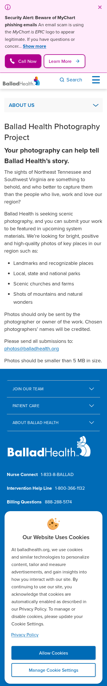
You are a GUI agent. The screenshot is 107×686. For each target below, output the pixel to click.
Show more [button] (34, 46)
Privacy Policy (25, 634)
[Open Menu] (97, 80)
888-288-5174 (58, 502)
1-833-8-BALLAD (57, 474)
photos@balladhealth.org (31, 348)
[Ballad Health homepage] (49, 451)
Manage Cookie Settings (53, 670)
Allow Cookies (53, 653)
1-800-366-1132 (70, 488)
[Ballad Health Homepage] (21, 81)
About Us (22, 105)
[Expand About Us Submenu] (95, 105)
